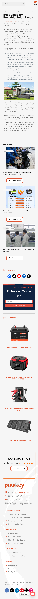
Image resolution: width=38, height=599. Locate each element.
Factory (11, 568)
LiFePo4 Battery (14, 533)
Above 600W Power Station (19, 518)
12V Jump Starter (15, 553)
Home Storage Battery (17, 543)
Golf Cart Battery (14, 537)
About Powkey (13, 565)
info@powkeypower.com (21, 492)
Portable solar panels (10, 22)
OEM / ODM (12, 572)
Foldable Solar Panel (16, 524)
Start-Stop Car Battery (17, 540)
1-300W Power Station (17, 514)
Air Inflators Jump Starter (18, 556)
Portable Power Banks (16, 521)
